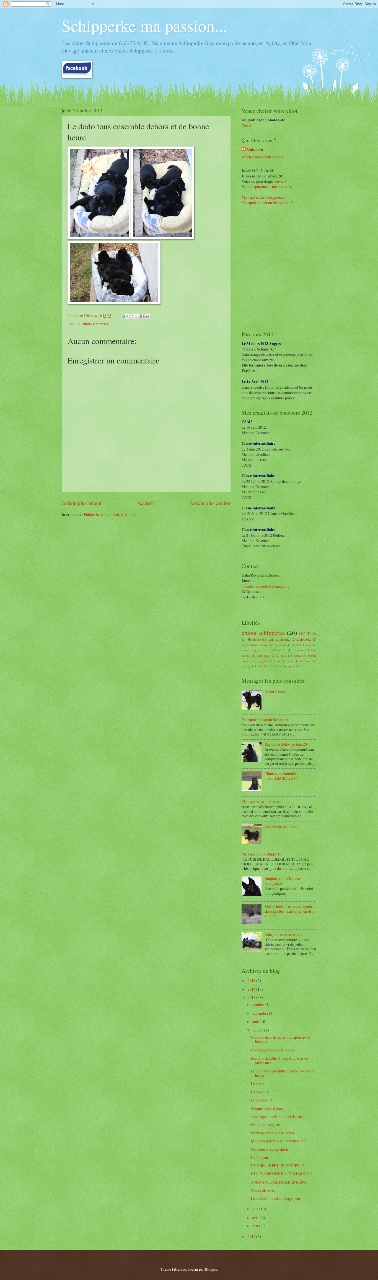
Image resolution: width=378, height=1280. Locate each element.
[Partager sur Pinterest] (147, 316)
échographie (287, 666)
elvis (277, 661)
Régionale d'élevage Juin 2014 (288, 744)
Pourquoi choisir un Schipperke (266, 719)
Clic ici (247, 125)
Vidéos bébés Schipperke (258, 645)
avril (256, 1217)
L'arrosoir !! (260, 1092)
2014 (252, 989)
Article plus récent (82, 502)
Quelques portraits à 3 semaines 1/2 (278, 1140)
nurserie (305, 661)
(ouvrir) (280, 181)
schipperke (303, 639)
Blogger (211, 1269)
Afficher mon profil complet (263, 156)
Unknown (255, 149)
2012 (252, 1236)
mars (256, 1225)
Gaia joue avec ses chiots (283, 934)
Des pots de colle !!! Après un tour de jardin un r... (279, 1061)
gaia (290, 661)
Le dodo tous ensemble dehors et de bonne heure (283, 1073)
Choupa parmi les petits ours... (274, 1050)
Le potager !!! (261, 1100)
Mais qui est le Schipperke (262, 854)
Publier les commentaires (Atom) (109, 514)
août (256, 1021)
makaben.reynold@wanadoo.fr (265, 586)
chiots (295, 645)
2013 (252, 997)
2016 (252, 980)
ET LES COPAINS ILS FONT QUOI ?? (281, 1173)
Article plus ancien (210, 502)
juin (255, 1208)
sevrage (246, 666)
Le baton (257, 1083)
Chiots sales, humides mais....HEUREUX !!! (281, 776)
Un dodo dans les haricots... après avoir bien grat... (280, 1040)
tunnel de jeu (265, 666)
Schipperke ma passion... (144, 25)
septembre (260, 1013)
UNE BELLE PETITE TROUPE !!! (277, 1165)
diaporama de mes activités (271, 186)
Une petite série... (264, 1190)
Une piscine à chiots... (281, 826)
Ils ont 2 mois (275, 691)
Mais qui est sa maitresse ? (261, 801)
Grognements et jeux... (268, 1108)
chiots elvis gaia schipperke (271, 639)
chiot (282, 645)
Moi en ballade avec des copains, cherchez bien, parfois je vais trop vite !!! (290, 911)
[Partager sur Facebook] (142, 316)
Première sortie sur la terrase (273, 1132)
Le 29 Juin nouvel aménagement (275, 1198)
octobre (258, 1004)
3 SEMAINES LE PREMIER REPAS (279, 1182)
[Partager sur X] (136, 316)
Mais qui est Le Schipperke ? (263, 197)
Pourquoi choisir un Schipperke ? (267, 202)
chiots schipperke (95, 323)
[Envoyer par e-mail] (126, 316)
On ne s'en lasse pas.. (266, 1124)
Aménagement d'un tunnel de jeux (277, 1116)
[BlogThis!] (131, 316)
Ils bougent (259, 1157)
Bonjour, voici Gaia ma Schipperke (282, 881)
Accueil (145, 502)
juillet (257, 1030)
